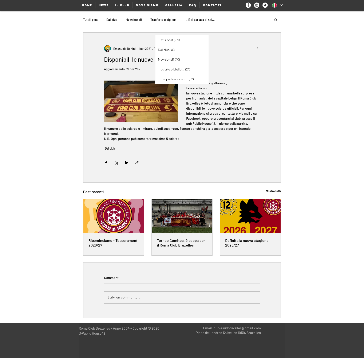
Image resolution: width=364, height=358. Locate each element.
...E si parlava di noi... (200, 19)
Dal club (111, 19)
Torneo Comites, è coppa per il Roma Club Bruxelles (181, 242)
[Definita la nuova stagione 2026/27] (250, 216)
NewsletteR (134, 19)
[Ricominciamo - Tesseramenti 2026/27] (113, 216)
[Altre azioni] (257, 48)
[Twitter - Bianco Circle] (265, 5)
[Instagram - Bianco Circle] (256, 5)
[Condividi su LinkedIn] (127, 163)
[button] (276, 19)
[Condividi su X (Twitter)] (116, 163)
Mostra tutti (273, 191)
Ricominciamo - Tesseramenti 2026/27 (113, 242)
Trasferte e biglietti (163, 19)
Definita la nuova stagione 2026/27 (247, 242)
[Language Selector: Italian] (277, 5)
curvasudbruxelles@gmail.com (237, 328)
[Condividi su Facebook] (106, 163)
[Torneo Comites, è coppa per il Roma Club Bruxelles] (182, 216)
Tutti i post (90, 19)
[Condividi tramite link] (137, 163)
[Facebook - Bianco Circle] (248, 5)
